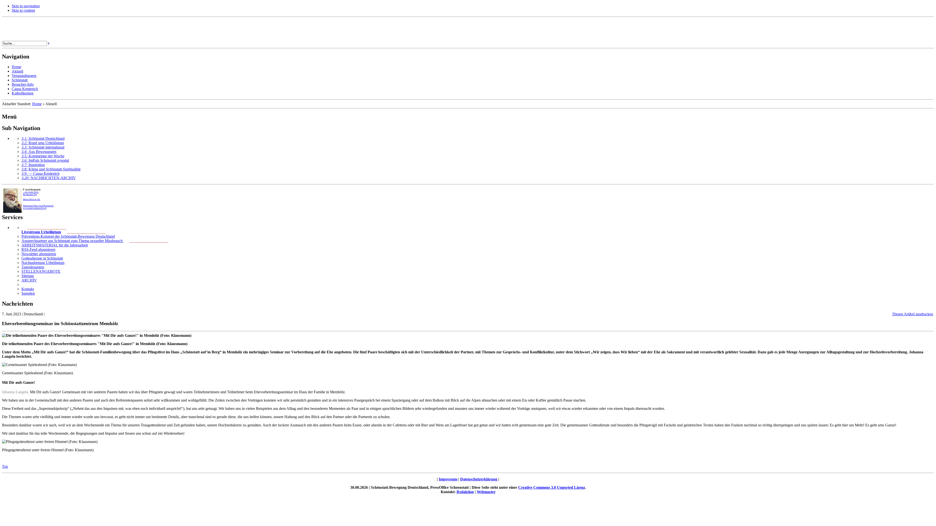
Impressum (448, 479)
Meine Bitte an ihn (31, 199)
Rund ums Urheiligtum (42, 143)
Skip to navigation (26, 6)
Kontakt (27, 289)
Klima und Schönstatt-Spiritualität (50, 169)
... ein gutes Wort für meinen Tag (31, 193)
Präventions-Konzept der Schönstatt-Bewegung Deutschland (68, 236)
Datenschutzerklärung (478, 479)
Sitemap (27, 276)
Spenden (28, 293)
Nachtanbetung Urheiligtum (42, 263)
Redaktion (465, 492)
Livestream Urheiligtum (41, 232)
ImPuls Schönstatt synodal (45, 160)
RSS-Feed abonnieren (38, 249)
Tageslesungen (32, 267)
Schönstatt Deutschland (43, 138)
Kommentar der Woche (42, 156)
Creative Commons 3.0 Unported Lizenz (551, 487)
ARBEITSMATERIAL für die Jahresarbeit (54, 245)
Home (37, 104)
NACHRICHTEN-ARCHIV (48, 178)
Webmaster (486, 492)
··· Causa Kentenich (40, 173)
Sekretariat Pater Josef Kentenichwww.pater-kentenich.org (38, 207)
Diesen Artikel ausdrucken (912, 314)
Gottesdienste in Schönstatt (42, 258)
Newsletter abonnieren (38, 254)
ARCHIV (29, 280)
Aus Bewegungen (38, 152)
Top (5, 466)
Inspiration (33, 165)
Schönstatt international (42, 147)
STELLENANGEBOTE (40, 271)
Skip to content (23, 10)
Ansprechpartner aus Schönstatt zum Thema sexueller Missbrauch (72, 241)
